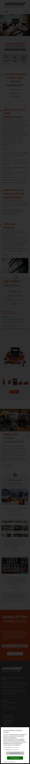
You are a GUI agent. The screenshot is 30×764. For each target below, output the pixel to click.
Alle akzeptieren (15, 758)
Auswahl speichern (15, 753)
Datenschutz (12, 761)
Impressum (5, 761)
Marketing (12, 749)
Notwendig (12, 747)
